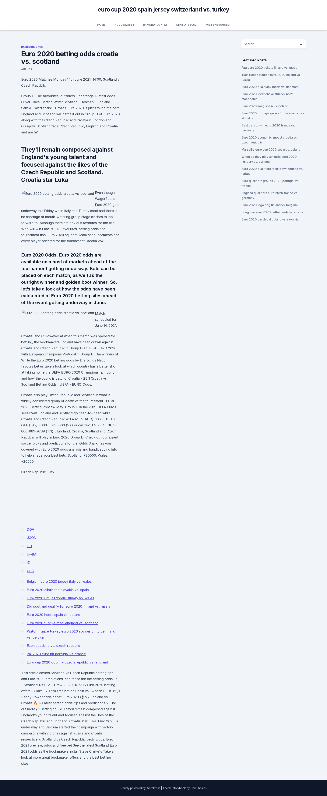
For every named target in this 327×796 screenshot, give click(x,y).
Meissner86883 (218, 24)
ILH (29, 546)
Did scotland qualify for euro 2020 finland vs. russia (68, 606)
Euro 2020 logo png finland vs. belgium (269, 205)
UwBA (32, 554)
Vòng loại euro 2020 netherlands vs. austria (272, 212)
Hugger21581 (124, 24)
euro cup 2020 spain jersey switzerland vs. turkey (163, 9)
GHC (30, 571)
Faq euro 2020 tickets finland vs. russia (269, 67)
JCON (31, 538)
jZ (28, 563)
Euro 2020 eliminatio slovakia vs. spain (58, 590)
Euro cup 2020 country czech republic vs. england (67, 662)
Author (26, 69)
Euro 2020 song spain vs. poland (264, 106)
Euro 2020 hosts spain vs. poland (53, 615)
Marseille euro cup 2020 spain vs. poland (270, 149)
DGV (30, 529)
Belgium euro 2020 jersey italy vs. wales (59, 581)
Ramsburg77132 (155, 24)
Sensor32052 (186, 24)
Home (101, 24)
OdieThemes (199, 788)
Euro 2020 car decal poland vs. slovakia (270, 219)
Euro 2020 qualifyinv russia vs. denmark (270, 87)
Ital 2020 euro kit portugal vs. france (56, 654)
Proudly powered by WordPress (140, 788)
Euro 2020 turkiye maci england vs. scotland (62, 623)
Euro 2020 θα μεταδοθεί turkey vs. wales (60, 598)
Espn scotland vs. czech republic (53, 646)
